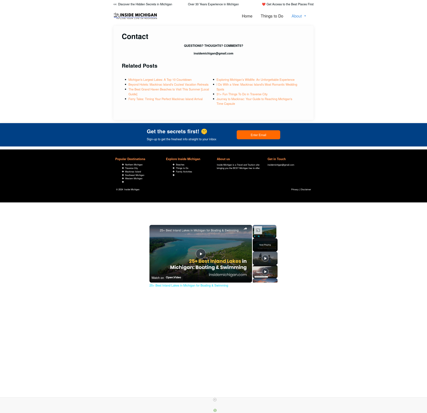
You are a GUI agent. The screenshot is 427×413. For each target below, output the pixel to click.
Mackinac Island (133, 171)
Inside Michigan (131, 189)
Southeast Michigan (134, 175)
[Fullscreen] (274, 236)
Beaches (180, 164)
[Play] (255, 236)
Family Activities (184, 171)
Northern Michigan (134, 164)
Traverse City (131, 168)
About (297, 16)
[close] (215, 399)
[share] (245, 229)
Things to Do (272, 16)
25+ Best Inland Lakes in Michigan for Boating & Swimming (199, 230)
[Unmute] (259, 236)
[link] (154, 230)
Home (247, 16)
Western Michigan (133, 178)
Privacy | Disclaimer (301, 189)
